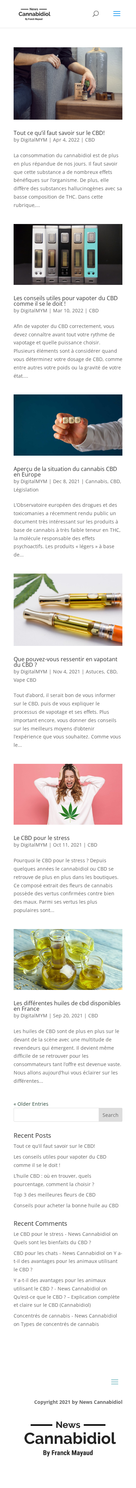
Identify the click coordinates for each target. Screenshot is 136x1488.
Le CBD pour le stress (42, 838)
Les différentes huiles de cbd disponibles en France (67, 1006)
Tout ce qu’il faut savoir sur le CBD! (59, 133)
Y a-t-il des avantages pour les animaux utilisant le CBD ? (68, 1261)
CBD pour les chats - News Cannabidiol (59, 1253)
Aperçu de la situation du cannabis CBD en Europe (65, 471)
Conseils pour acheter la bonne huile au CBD (66, 1205)
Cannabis (96, 481)
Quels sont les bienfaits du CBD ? (52, 1242)
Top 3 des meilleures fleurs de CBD (55, 1194)
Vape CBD (25, 680)
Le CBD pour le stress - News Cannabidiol (62, 1234)
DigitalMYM (34, 139)
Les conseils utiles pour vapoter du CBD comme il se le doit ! (66, 300)
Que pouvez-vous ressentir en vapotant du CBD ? (66, 662)
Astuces (95, 671)
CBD (90, 139)
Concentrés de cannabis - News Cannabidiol (65, 1315)
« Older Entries (31, 1104)
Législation (26, 489)
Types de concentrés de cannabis (60, 1324)
